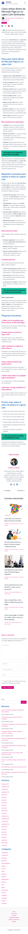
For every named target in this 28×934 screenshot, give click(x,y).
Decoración (4, 858)
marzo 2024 (4, 840)
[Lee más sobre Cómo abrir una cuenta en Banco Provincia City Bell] (14, 509)
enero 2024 (4, 845)
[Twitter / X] (14, 484)
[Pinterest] (9, 26)
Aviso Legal (14, 913)
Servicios (3, 892)
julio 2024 (3, 829)
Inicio (14, 911)
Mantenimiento (5, 879)
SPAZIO (8, 2)
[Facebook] (2, 26)
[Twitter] (5, 26)
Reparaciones (4, 890)
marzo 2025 (4, 808)
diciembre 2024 (5, 816)
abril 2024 (3, 837)
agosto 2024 (4, 826)
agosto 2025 (4, 794)
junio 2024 (4, 832)
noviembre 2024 (5, 818)
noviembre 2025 (5, 786)
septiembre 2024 (5, 824)
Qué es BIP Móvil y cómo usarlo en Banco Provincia (14, 767)
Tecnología (4, 898)
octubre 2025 (4, 789)
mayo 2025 (4, 802)
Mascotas (3, 882)
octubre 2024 (4, 821)
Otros (2, 884)
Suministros (4, 895)
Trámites (3, 900)
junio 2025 (4, 800)
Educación (3, 860)
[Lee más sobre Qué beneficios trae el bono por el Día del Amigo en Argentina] (14, 561)
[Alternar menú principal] (25, 2)
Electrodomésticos (5, 863)
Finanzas (4, 22)
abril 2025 (3, 805)
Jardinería (3, 874)
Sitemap (14, 921)
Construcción (4, 855)
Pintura (3, 887)
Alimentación (4, 852)
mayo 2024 (4, 834)
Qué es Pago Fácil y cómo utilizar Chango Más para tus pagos (13, 602)
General (3, 868)
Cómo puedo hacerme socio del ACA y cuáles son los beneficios (13, 587)
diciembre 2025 (5, 784)
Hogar (2, 871)
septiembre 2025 (5, 792)
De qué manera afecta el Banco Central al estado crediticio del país (12, 544)
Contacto (14, 915)
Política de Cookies (14, 917)
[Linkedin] (12, 26)
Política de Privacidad (14, 919)
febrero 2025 (4, 810)
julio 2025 (3, 797)
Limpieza (3, 876)
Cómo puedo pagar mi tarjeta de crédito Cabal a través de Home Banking (13, 617)
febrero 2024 (4, 842)
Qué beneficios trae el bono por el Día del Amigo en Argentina (13, 572)
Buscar (2, 699)
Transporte (3, 903)
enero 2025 (4, 813)
